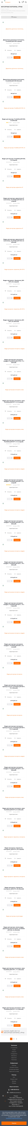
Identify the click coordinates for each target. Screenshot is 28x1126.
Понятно (14, 1123)
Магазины (14, 1055)
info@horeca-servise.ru (15, 1092)
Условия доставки (14, 1069)
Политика (14, 1059)
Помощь (14, 1065)
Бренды (14, 1081)
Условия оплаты (14, 1067)
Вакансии (14, 1057)
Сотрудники (14, 1053)
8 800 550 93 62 (15, 1089)
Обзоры (14, 1083)
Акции (14, 1049)
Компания (14, 1045)
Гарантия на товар (14, 1071)
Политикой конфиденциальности (14, 1118)
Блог (14, 1077)
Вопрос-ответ (14, 1079)
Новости (14, 1051)
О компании (14, 1047)
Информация (14, 1063)
